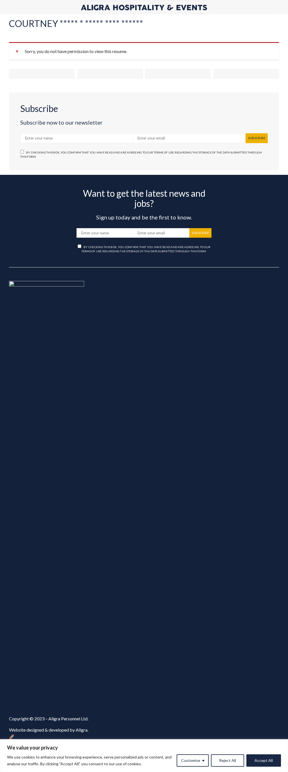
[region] (144, 755)
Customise (190, 760)
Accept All (264, 760)
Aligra (81, 729)
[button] (277, 7)
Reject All (227, 760)
